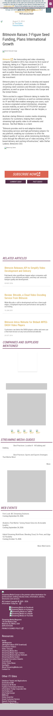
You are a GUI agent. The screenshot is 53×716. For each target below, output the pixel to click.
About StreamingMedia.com (12, 667)
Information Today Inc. (10, 603)
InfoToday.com (7, 691)
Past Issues (37, 182)
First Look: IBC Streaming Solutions (16, 514)
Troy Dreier (18, 23)
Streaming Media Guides (11, 657)
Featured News (18, 25)
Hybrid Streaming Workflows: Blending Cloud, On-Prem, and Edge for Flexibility (26, 535)
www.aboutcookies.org (32, 10)
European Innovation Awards (12, 659)
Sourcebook (6, 661)
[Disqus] (26, 223)
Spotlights (5, 665)
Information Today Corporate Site (14, 689)
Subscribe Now (24, 174)
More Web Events (44, 546)
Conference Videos (9, 647)
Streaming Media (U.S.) (10, 703)
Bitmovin (6, 59)
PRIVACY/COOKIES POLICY (11, 628)
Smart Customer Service (11, 699)
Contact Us (6, 669)
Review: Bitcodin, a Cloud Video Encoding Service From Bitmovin (25, 296)
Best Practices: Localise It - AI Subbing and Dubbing (24, 446)
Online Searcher (7, 697)
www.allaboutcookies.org (22, 12)
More (48, 464)
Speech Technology (9, 701)
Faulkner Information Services (13, 687)
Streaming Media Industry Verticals (14, 655)
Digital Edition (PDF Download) (14, 645)
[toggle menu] (48, 10)
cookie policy (7, 6)
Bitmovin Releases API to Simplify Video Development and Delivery (25, 269)
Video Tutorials (7, 649)
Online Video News (9, 663)
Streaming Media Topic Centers (13, 653)
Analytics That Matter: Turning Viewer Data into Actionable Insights (24, 524)
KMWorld (5, 695)
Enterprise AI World (9, 685)
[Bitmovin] (27, 362)
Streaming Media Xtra (9, 651)
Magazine (7, 643)
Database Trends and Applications (14, 681)
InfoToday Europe (8, 693)
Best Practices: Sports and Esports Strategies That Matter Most (25, 456)
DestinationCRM (8, 683)
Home (4, 641)
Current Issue (15, 182)
